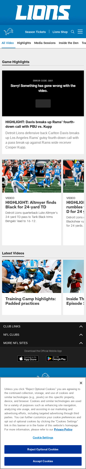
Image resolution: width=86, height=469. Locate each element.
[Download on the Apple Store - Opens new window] (28, 359)
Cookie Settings (43, 437)
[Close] (81, 383)
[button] (43, 103)
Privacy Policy (27, 429)
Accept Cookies (43, 461)
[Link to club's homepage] (8, 30)
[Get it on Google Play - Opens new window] (57, 361)
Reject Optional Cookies (42, 449)
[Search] (72, 31)
